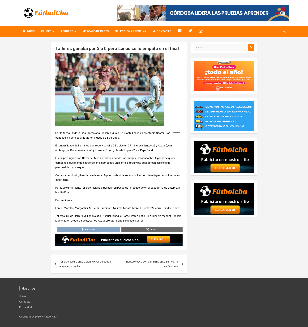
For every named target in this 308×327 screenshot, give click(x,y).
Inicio (22, 296)
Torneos (67, 31)
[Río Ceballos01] (224, 63)
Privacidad (25, 307)
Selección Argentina (130, 31)
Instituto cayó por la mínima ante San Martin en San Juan (152, 264)
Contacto (24, 301)
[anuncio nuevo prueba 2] (224, 143)
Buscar (251, 47)
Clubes (46, 31)
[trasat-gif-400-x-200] (224, 103)
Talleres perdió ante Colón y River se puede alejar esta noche (85, 264)
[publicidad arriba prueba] (119, 236)
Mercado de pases (95, 31)
